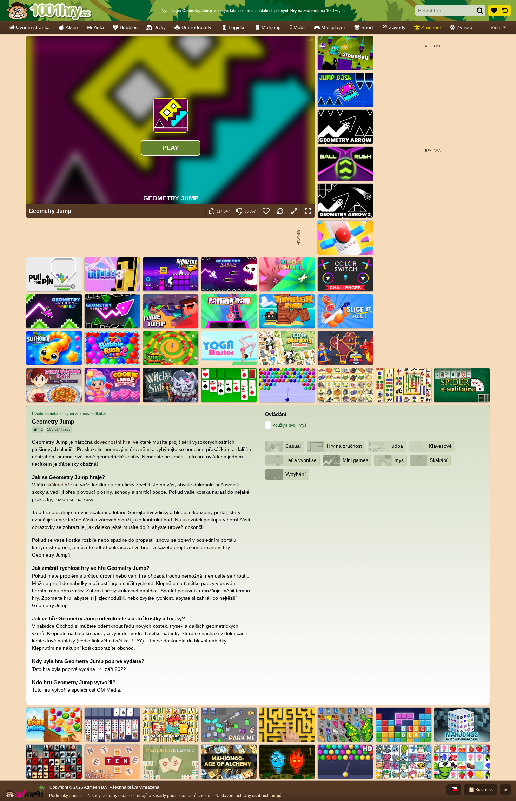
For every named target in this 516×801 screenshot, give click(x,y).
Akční (72, 27)
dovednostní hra (112, 442)
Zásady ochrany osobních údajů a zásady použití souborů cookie (148, 795)
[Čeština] (453, 789)
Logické (237, 27)
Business (483, 789)
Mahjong (271, 27)
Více (495, 27)
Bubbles (129, 27)
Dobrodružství (197, 27)
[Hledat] (479, 10)
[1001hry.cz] (49, 10)
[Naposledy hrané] (505, 10)
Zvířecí (464, 27)
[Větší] (294, 211)
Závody (397, 27)
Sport (367, 27)
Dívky (159, 27)
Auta (99, 27)
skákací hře (59, 484)
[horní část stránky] (505, 789)
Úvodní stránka (33, 27)
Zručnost (431, 27)
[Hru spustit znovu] (280, 211)
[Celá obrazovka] (308, 211)
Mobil (299, 27)
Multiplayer (333, 27)
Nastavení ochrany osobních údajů (248, 795)
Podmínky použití (65, 795)
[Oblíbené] (494, 10)
